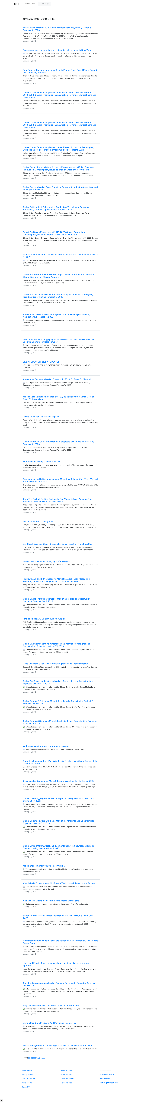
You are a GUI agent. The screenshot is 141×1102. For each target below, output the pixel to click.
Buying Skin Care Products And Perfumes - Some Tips (49, 1023)
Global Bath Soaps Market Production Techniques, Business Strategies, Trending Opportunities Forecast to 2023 (58, 295)
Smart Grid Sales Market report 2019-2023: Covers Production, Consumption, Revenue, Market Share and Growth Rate (54, 233)
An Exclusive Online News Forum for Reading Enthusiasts (51, 900)
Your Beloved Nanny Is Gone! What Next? (43, 461)
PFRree (15, 4)
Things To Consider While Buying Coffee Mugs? (46, 561)
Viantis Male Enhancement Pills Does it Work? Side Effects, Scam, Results (59, 883)
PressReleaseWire (107, 1074)
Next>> (39, 1058)
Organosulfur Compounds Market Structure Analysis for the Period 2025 (58, 781)
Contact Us (26, 1087)
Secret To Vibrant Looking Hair (38, 521)
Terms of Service (28, 1079)
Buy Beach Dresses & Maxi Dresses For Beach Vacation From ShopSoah (58, 544)
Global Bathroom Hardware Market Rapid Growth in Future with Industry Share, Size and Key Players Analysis (58, 275)
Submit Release (44, 4)
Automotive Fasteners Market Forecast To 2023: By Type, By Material (57, 379)
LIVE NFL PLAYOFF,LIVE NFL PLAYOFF (42, 362)
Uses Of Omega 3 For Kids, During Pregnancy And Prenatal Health (55, 663)
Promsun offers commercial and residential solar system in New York (57, 50)
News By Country (67, 1079)
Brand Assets (27, 1083)
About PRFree (27, 1070)
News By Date (66, 1074)
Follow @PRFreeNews (109, 1083)
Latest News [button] (30, 4)
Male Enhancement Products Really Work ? (44, 866)
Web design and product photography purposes (46, 746)
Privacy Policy (27, 1074)
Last (43, 1058)
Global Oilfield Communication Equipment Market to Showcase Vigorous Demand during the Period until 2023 (58, 847)
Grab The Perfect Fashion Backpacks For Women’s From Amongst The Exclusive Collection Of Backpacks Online (57, 500)
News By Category (68, 1070)
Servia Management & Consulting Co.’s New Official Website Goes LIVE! (58, 1045)
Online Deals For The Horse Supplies (41, 416)
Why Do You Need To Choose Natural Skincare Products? (51, 1005)
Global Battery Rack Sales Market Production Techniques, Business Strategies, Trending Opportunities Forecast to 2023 (56, 208)
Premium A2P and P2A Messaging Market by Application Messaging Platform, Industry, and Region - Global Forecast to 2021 (56, 580)
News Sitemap (66, 1083)
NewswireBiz (105, 1079)
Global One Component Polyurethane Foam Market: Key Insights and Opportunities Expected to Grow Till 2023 (56, 645)
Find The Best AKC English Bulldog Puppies (44, 619)
